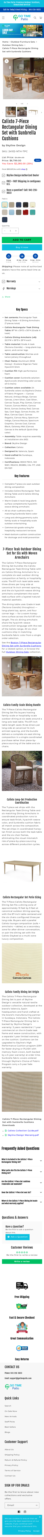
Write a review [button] (22, 1261)
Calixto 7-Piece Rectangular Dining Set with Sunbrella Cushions (20, 50)
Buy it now (22, 247)
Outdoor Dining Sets (12, 45)
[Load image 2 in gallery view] (22, 112)
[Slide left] (16, 103)
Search (8, 1406)
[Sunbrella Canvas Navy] (18, 205)
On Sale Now (11, 1411)
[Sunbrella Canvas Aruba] (32, 212)
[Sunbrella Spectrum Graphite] (18, 212)
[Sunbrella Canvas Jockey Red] (25, 212)
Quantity (6, 226)
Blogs (7, 1432)
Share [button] (7, 297)
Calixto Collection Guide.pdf (23, 1130)
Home (5, 42)
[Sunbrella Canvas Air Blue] (11, 212)
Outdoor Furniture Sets (23, 42)
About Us (9, 1449)
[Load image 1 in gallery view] (11, 112)
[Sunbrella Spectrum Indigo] (4, 219)
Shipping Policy (12, 1455)
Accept (36, 1531)
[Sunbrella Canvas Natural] (32, 205)
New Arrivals (11, 1416)
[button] (3, 18)
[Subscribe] (36, 1505)
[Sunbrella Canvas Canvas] (4, 205)
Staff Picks (10, 1422)
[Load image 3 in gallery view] (33, 112)
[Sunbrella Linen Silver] (4, 212)
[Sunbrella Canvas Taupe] (11, 205)
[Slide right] (27, 103)
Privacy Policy (11, 1465)
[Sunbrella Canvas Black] (25, 205)
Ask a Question (19, 1237)
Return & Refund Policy (16, 1460)
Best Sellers (10, 1427)
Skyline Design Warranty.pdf (23, 1135)
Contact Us (10, 1476)
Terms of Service (13, 1470)
